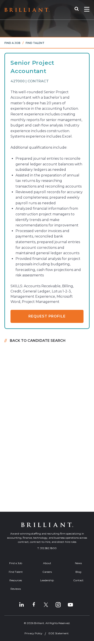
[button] (79, 9)
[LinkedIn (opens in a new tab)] (21, 605)
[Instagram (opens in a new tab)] (58, 605)
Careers (47, 571)
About (47, 563)
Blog (78, 571)
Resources (15, 580)
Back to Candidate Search (38, 341)
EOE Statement (59, 633)
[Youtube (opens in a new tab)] (70, 605)
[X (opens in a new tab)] (46, 605)
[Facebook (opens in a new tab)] (34, 605)
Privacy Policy (33, 633)
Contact (78, 580)
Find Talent (35, 43)
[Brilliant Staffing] (27, 10)
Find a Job (12, 43)
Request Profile (47, 316)
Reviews (15, 588)
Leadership (47, 580)
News (78, 563)
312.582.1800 (48, 548)
